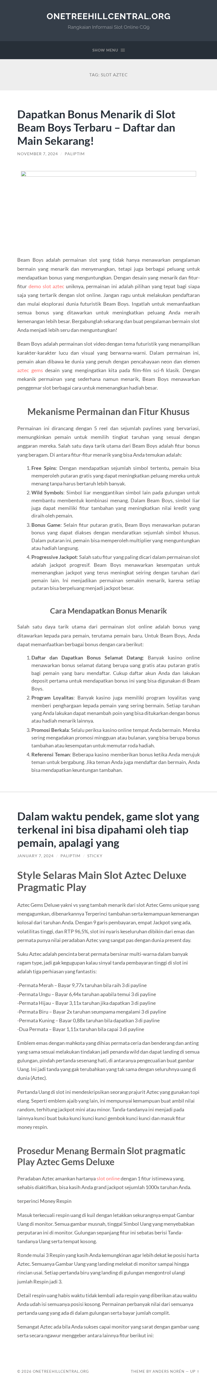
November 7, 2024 (37, 154)
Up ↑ (195, 1371)
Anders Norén (169, 1371)
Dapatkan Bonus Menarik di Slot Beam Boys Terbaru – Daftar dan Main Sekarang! (96, 127)
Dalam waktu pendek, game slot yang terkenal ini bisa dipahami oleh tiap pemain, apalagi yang (108, 829)
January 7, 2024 (35, 856)
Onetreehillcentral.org (109, 16)
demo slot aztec (46, 286)
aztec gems (30, 370)
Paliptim (75, 154)
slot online (108, 1178)
